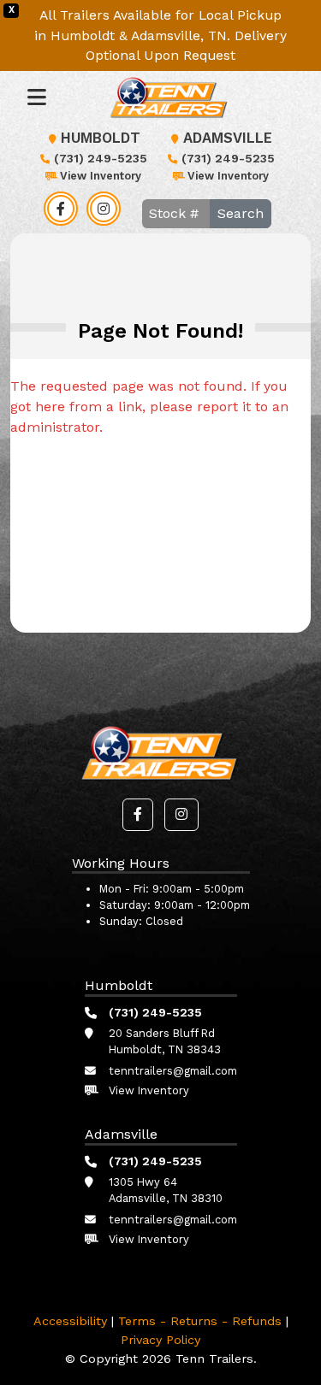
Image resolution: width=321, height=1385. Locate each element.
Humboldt (100, 138)
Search (240, 213)
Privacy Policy (160, 1340)
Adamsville (227, 138)
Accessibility (70, 1321)
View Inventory (100, 175)
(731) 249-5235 (100, 158)
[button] (137, 815)
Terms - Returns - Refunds (200, 1321)
